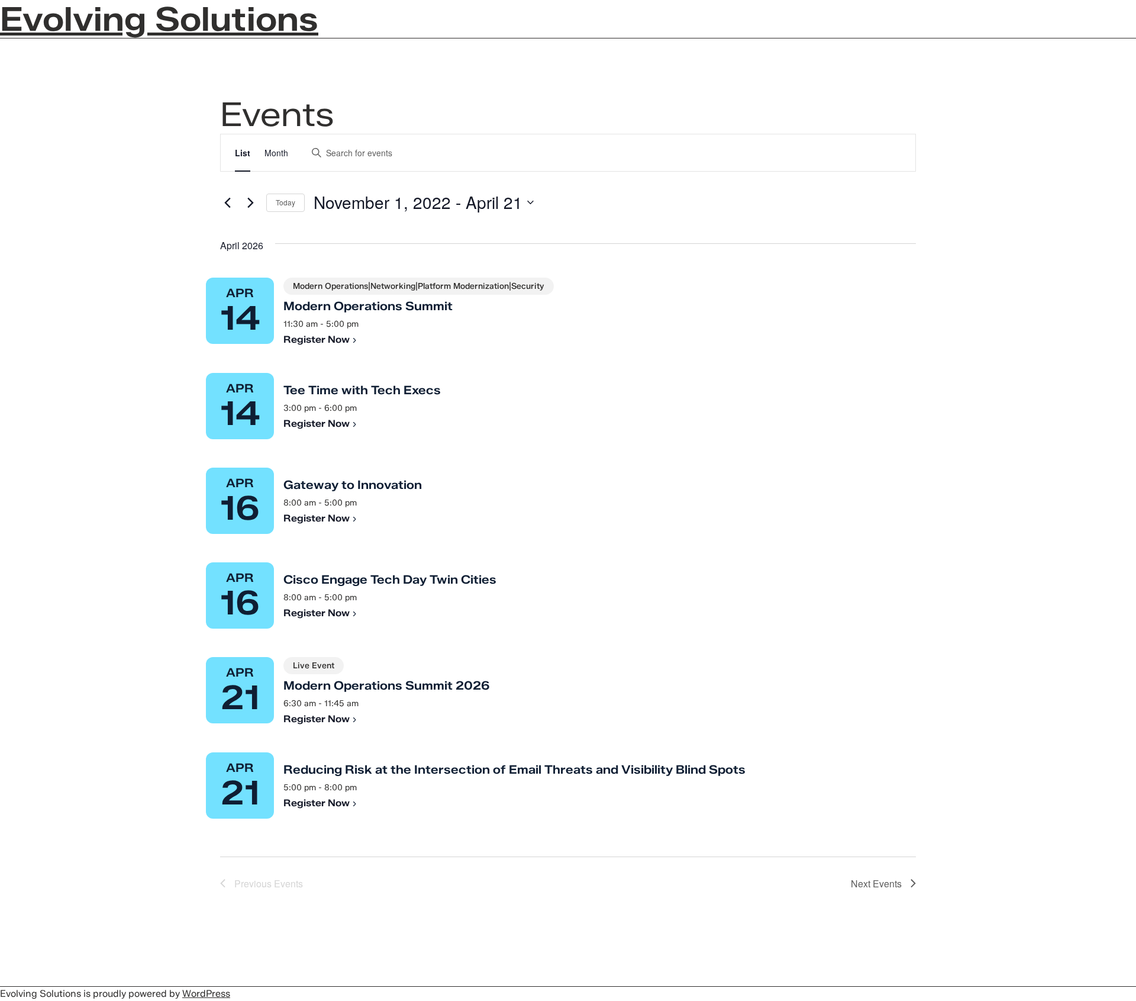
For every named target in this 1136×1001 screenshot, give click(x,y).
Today (285, 202)
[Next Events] (250, 202)
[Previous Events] (227, 202)
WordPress (206, 993)
